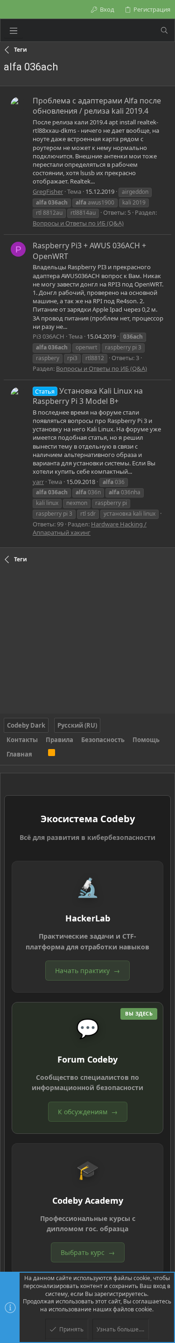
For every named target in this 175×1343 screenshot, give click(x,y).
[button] (13, 30)
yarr (38, 481)
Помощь (146, 740)
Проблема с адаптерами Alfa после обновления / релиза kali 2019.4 (97, 105)
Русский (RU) (77, 725)
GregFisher (48, 191)
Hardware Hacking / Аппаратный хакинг (90, 528)
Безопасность (103, 740)
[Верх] (40, 754)
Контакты (22, 740)
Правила (59, 740)
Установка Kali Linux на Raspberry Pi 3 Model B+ (88, 396)
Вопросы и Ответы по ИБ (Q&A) (78, 223)
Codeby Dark (26, 725)
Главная (19, 754)
